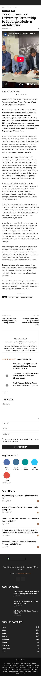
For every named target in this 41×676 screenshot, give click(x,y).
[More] (22, 306)
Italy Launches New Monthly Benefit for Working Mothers (9, 320)
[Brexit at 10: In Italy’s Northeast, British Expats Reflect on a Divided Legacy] (7, 375)
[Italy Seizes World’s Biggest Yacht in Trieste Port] (7, 613)
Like (6, 459)
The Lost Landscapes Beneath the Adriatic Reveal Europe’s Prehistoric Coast (25, 366)
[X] (9, 306)
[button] (3, 2)
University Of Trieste (26, 297)
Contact (23, 660)
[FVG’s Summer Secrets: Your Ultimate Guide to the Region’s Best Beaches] (7, 594)
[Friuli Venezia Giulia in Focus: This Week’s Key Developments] (7, 385)
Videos (12, 10)
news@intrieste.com (24, 573)
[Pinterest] (13, 306)
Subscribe (7, 473)
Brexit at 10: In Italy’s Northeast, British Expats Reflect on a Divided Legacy (26, 375)
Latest (14, 7)
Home (3, 7)
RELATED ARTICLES (8, 359)
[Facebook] (4, 306)
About (17, 660)
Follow (16, 459)
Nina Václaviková (20, 339)
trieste (16, 297)
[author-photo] (20, 335)
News (9, 7)
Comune (10, 297)
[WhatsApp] (18, 306)
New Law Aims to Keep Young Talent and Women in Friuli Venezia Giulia (30, 321)
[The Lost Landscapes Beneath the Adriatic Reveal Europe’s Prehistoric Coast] (7, 366)
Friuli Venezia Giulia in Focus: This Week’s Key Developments (25, 384)
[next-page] (6, 393)
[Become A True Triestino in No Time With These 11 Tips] (7, 603)
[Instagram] (23, 579)
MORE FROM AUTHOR (24, 359)
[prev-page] (3, 393)
